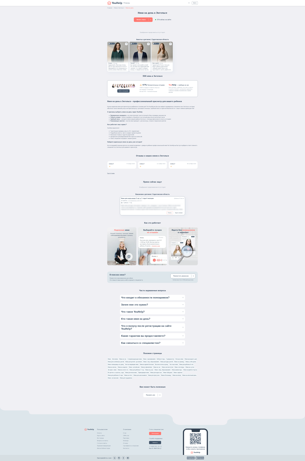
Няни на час (122, 359)
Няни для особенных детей (116, 362)
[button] (127, 3)
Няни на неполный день (189, 375)
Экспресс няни (112, 370)
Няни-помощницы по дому (116, 364)
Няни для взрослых (156, 372)
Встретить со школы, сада (116, 372)
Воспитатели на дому (161, 364)
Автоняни (115, 359)
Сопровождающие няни (135, 359)
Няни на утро (149, 370)
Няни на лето (128, 375)
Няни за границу (179, 362)
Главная (109, 8)
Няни (109, 359)
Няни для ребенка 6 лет (186, 364)
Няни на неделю (122, 367)
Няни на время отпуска (190, 370)
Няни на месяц (112, 367)
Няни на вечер (177, 375)
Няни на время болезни (147, 364)
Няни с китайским (134, 367)
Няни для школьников (140, 375)
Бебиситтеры (161, 359)
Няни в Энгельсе (119, 8)
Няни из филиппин (146, 367)
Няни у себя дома (191, 362)
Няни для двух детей (166, 362)
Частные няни (173, 364)
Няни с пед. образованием (151, 362)
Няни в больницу (166, 375)
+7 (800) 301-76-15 (155, 446)
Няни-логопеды (179, 367)
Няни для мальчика (131, 372)
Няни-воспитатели (167, 367)
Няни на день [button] (129, 8)
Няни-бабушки (167, 372)
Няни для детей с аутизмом (133, 362)
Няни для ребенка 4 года (115, 375)
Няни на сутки (190, 367)
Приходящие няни (143, 372)
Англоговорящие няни (131, 364)
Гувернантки (170, 359)
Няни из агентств (123, 370)
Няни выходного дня (191, 359)
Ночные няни (179, 359)
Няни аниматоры (177, 370)
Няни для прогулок (154, 375)
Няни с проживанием (149, 359)
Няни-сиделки (178, 372)
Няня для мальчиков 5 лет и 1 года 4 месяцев (137, 198)
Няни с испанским (113, 378)
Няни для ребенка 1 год (137, 370)
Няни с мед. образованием (162, 370)
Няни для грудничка (126, 378)
